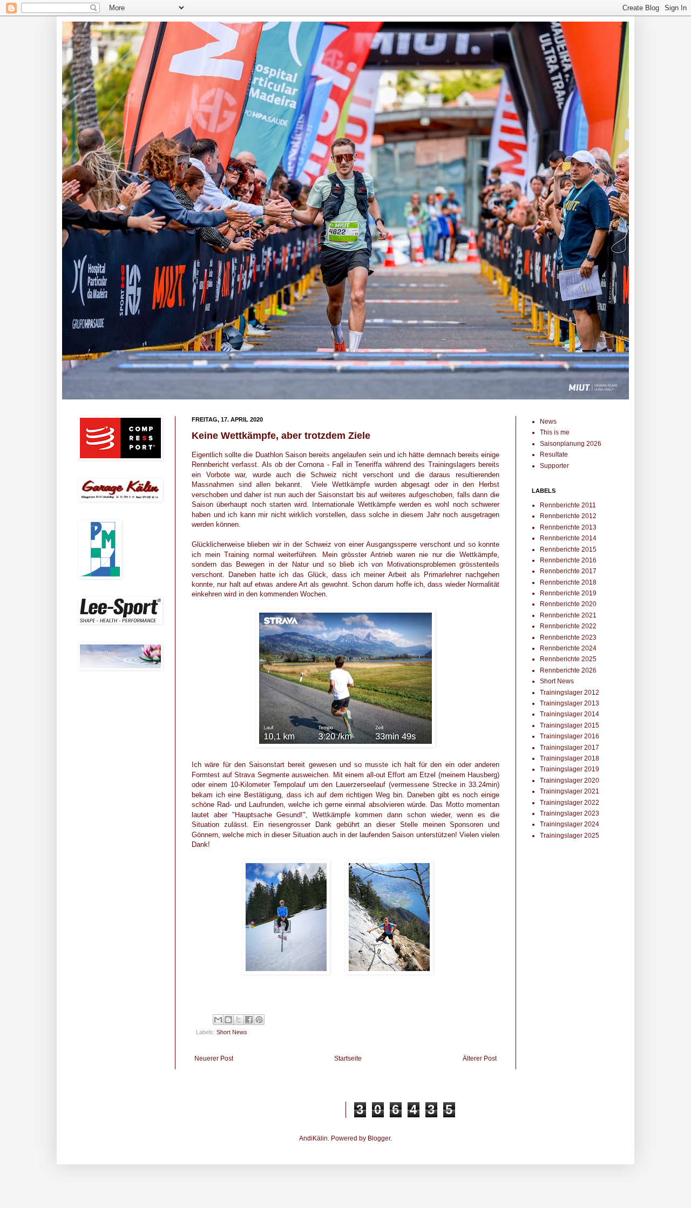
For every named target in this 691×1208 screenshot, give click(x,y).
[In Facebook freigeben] (248, 1019)
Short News (231, 1032)
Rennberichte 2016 (568, 560)
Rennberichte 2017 (568, 571)
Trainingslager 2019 (569, 769)
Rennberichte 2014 (568, 538)
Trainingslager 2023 (569, 813)
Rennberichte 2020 (568, 604)
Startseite (348, 1058)
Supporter (554, 466)
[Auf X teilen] (238, 1019)
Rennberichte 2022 (568, 626)
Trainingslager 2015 (569, 725)
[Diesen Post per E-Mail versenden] (218, 1019)
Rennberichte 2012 (568, 516)
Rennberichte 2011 (568, 505)
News (548, 421)
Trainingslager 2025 (569, 835)
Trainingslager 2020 (569, 780)
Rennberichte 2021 (568, 615)
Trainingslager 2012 (569, 692)
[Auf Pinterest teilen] (259, 1019)
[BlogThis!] (228, 1019)
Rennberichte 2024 (568, 648)
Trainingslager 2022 (569, 802)
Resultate (554, 454)
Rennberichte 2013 (568, 527)
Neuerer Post (213, 1058)
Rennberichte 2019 (568, 593)
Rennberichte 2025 (568, 659)
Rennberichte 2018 (568, 582)
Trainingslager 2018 (569, 758)
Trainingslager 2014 (569, 714)
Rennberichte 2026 (568, 670)
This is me (555, 432)
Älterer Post (480, 1058)
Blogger (379, 1138)
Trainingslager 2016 (569, 736)
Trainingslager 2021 (569, 791)
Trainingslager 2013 (569, 703)
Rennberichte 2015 (568, 549)
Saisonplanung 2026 (570, 443)
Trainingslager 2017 (569, 747)
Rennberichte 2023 (568, 637)
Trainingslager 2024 (569, 824)
